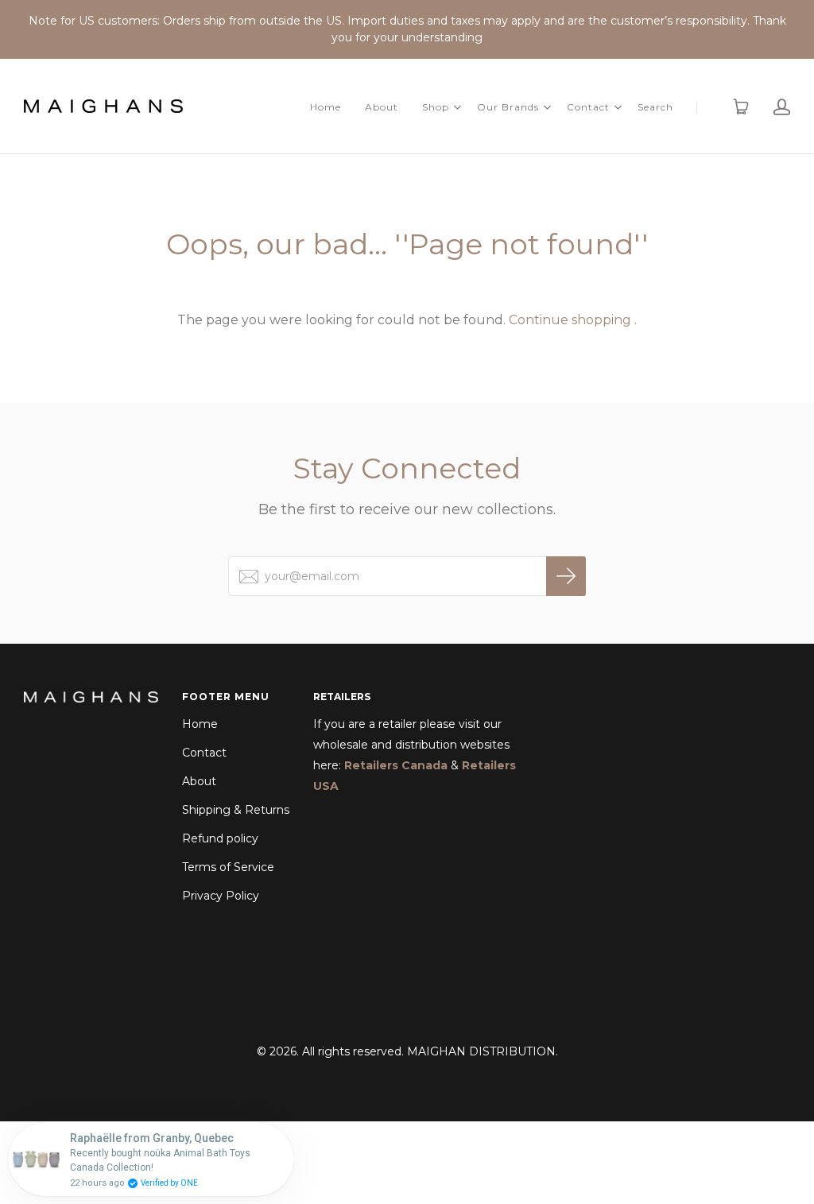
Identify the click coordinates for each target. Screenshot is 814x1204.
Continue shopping (570, 319)
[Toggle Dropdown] (457, 107)
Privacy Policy (220, 895)
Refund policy (220, 838)
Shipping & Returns (235, 810)
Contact (588, 107)
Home (325, 107)
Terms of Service (228, 867)
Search (655, 107)
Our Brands (508, 107)
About (381, 107)
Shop (435, 107)
